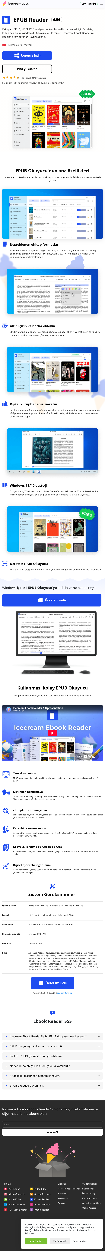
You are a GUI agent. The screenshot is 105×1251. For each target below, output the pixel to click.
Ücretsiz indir (31, 55)
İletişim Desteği (89, 1193)
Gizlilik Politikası (89, 1208)
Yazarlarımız (63, 1198)
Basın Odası (63, 1193)
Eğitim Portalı (88, 1189)
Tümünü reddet (60, 1241)
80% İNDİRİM (89, 3)
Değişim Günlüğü (64, 993)
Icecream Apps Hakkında (69, 1189)
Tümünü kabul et (36, 1241)
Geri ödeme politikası (91, 1203)
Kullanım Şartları (89, 1198)
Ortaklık (61, 1203)
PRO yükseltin (27, 69)
